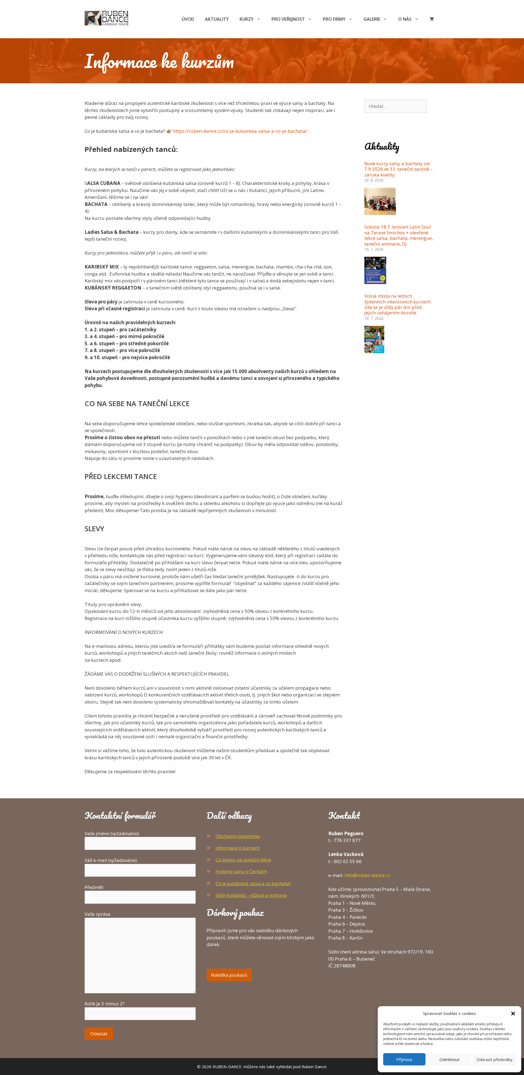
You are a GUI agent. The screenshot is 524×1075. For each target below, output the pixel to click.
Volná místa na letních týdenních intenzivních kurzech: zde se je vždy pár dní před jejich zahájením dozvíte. (397, 304)
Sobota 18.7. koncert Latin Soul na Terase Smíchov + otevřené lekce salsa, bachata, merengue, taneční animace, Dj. (398, 235)
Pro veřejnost (288, 19)
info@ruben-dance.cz (367, 875)
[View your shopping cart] (431, 19)
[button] (513, 1013)
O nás (405, 19)
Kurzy (247, 19)
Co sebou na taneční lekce (243, 860)
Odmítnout (449, 1059)
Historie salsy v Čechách (241, 871)
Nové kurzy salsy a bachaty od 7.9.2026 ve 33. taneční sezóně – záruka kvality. (398, 169)
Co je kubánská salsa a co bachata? (253, 883)
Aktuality (217, 19)
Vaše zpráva (98, 914)
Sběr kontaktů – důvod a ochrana (251, 895)
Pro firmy (334, 19)
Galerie (372, 19)
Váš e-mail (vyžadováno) (111, 860)
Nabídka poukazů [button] (229, 975)
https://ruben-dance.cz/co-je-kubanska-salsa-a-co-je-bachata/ (240, 131)
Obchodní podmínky (238, 836)
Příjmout (404, 1059)
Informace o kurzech (238, 848)
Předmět (94, 887)
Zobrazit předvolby (495, 1059)
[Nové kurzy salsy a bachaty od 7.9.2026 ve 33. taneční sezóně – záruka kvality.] (380, 211)
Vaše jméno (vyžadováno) (112, 833)
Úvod (188, 19)
